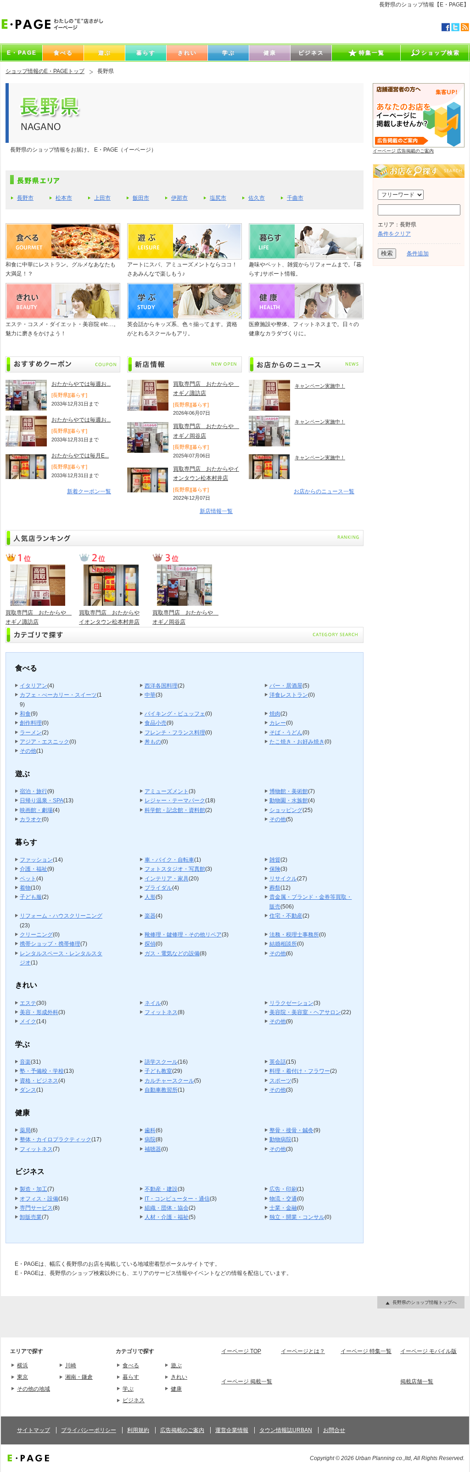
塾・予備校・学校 (42, 1071)
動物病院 (280, 1139)
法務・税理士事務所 (294, 934)
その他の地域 (33, 1389)
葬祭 (274, 888)
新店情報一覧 (216, 511)
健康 (176, 1389)
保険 (274, 869)
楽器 (150, 916)
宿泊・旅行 (33, 791)
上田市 (102, 198)
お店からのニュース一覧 (324, 491)
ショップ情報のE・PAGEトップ (45, 71)
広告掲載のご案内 (182, 1430)
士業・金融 (283, 1208)
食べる (131, 1365)
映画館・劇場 (36, 810)
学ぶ (128, 1389)
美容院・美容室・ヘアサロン (305, 1012)
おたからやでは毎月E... (80, 455)
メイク (28, 1021)
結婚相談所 (283, 944)
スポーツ (280, 1080)
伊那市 (179, 198)
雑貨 (274, 860)
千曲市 (295, 198)
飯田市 (141, 198)
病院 (150, 1139)
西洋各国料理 (161, 685)
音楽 (25, 1062)
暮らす (131, 1377)
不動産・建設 (161, 1189)
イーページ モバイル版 (428, 1351)
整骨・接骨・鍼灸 (291, 1130)
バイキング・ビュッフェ (175, 714)
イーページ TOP (241, 1351)
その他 (28, 751)
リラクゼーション (291, 1003)
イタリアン (33, 685)
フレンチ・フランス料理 (175, 732)
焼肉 (274, 714)
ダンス (28, 1090)
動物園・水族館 (288, 800)
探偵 (150, 944)
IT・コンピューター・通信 (177, 1199)
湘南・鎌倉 (79, 1377)
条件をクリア (394, 234)
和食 (25, 714)
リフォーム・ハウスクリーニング (61, 916)
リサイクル (283, 878)
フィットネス (161, 1012)
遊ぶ (176, 1365)
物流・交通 (283, 1199)
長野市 (25, 198)
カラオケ (31, 819)
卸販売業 (31, 1217)
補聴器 (153, 1149)
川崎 (70, 1365)
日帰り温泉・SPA (41, 800)
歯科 (150, 1130)
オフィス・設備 (39, 1199)
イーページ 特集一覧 (366, 1351)
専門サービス (36, 1208)
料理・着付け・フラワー (299, 1071)
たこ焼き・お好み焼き (297, 742)
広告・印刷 (283, 1189)
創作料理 (31, 723)
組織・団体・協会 (167, 1208)
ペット (28, 878)
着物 (25, 888)
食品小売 (156, 723)
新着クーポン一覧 (89, 491)
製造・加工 (33, 1189)
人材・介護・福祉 (167, 1217)
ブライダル (158, 888)
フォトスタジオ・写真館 (175, 869)
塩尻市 (218, 198)
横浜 (22, 1365)
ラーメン (31, 732)
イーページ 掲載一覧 (246, 1381)
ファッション (36, 860)
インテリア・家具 (167, 878)
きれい (179, 1377)
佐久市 (256, 198)
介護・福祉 (33, 869)
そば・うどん (285, 732)
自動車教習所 (161, 1090)
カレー (277, 723)
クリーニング (36, 934)
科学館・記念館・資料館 (175, 810)
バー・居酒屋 (285, 685)
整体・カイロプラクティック (55, 1139)
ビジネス (134, 1400)
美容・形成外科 (39, 1012)
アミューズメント (167, 791)
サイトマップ (33, 1430)
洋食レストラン (288, 695)
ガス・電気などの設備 (172, 953)
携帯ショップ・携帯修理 (50, 944)
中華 (150, 695)
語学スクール (161, 1062)
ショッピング (285, 810)
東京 (22, 1377)
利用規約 (138, 1430)
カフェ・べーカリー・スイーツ (58, 695)
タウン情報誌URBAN (285, 1430)
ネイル (153, 1003)
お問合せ (334, 1430)
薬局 (25, 1130)
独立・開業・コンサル (297, 1217)
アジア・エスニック (44, 742)
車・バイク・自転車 (169, 860)
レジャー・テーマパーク (175, 800)
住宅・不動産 (285, 916)
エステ (28, 1003)
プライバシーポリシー (88, 1430)
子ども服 (31, 897)
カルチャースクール (169, 1080)
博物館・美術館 (288, 791)
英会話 (277, 1062)
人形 (150, 897)
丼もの (153, 742)
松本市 (64, 198)
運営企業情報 (231, 1430)
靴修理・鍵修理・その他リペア (183, 934)
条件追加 (418, 253)
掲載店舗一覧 (416, 1381)
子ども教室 (158, 1071)
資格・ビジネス (39, 1080)
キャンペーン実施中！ (320, 386)
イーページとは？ (303, 1351)
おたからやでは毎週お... (81, 384)
